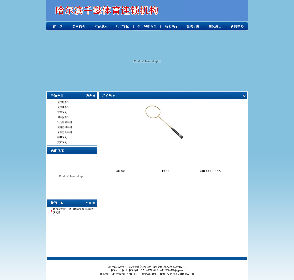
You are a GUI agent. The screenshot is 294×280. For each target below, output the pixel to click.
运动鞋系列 (63, 102)
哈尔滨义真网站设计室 (182, 274)
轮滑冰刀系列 (64, 122)
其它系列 (62, 142)
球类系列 (62, 112)
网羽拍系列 (63, 117)
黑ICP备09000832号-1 (175, 266)
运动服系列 (63, 107)
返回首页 (120, 171)
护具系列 (62, 137)
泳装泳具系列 (64, 132)
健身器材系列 (64, 127)
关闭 (165, 171)
